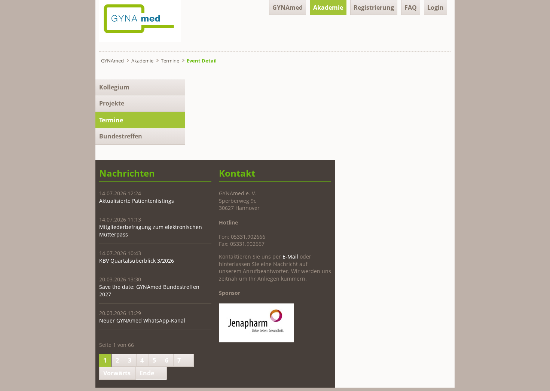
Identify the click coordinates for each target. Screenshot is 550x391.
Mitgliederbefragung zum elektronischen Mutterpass (150, 230)
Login (435, 7)
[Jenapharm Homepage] (256, 340)
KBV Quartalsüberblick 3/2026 (136, 260)
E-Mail (290, 256)
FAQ (410, 7)
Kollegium (114, 87)
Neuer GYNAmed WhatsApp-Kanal (142, 320)
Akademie (328, 7)
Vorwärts (117, 373)
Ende (147, 373)
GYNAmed (287, 7)
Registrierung (374, 7)
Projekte (111, 103)
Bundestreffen (120, 136)
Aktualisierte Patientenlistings (136, 200)
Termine (170, 60)
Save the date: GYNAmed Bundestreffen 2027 (149, 290)
